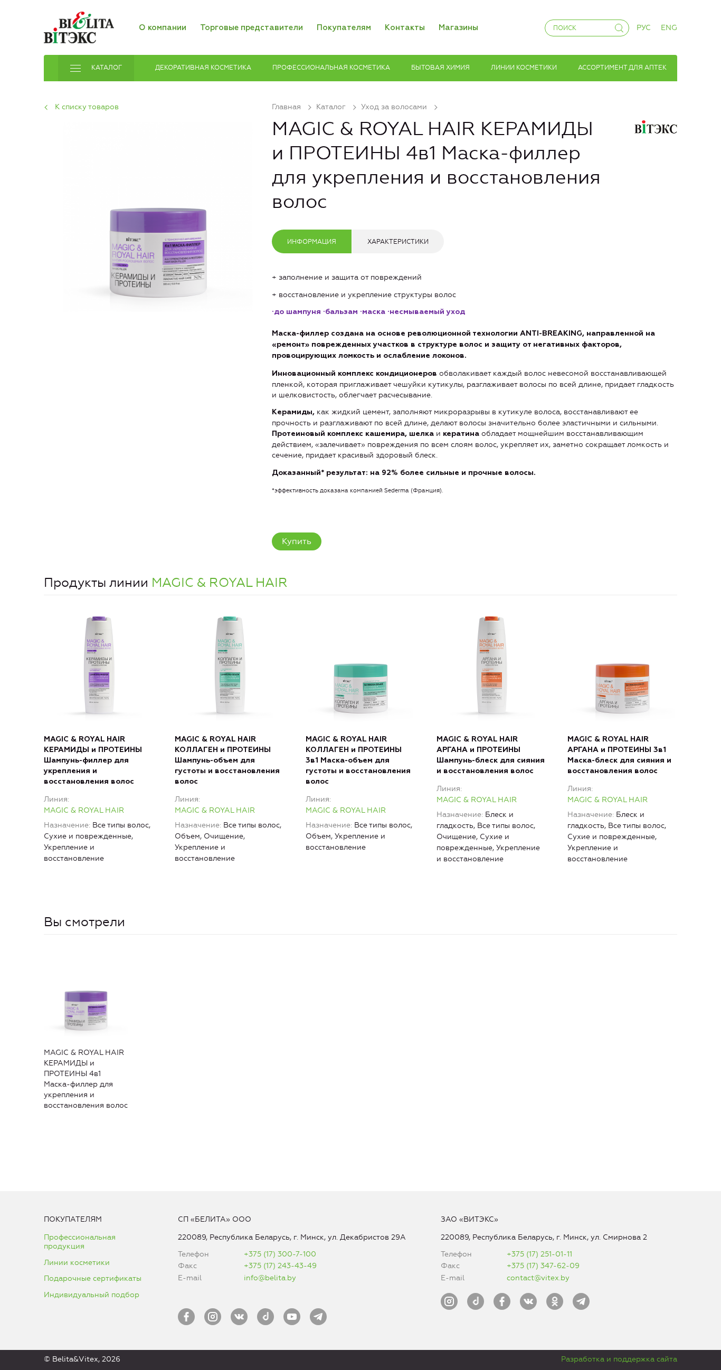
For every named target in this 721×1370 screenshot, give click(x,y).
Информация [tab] (311, 241)
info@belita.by (270, 1277)
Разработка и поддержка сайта (619, 1359)
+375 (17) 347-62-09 (543, 1265)
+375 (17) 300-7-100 (280, 1254)
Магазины (458, 28)
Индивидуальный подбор (91, 1294)
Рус (644, 27)
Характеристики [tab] (398, 241)
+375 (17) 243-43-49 (280, 1265)
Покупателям (344, 28)
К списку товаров (87, 106)
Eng (669, 27)
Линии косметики (77, 1262)
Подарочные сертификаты (92, 1278)
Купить (296, 541)
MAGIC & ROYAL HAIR (219, 582)
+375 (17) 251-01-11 (539, 1254)
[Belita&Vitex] (79, 26)
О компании (162, 28)
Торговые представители (251, 28)
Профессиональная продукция (80, 1242)
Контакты (405, 28)
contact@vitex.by (538, 1277)
